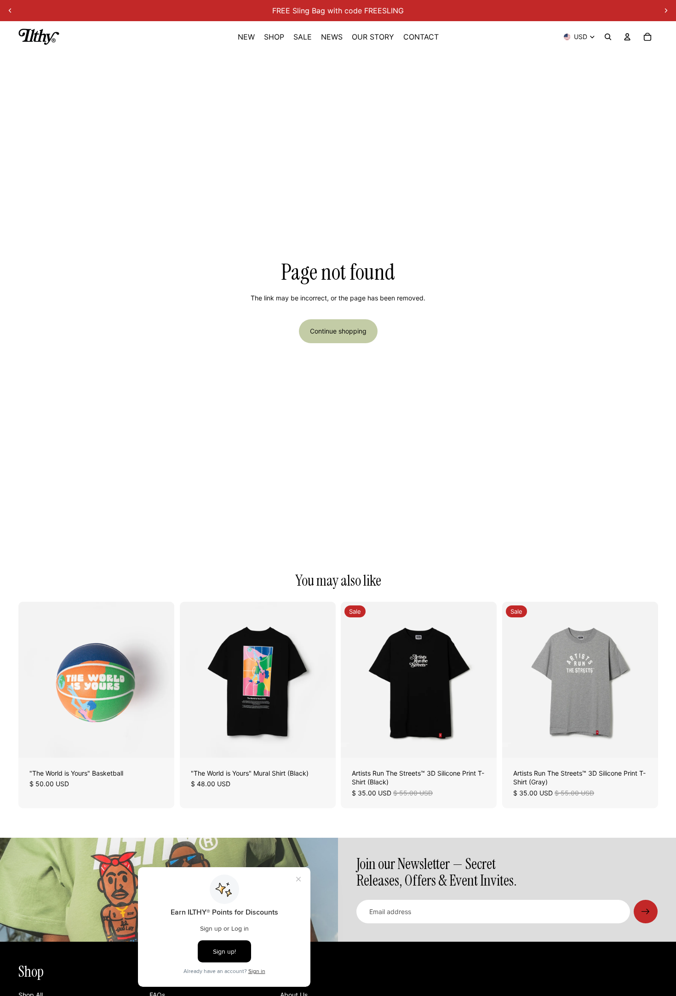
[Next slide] (666, 10)
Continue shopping (338, 331)
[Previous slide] (10, 10)
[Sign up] (646, 912)
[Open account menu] (627, 37)
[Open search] (608, 37)
